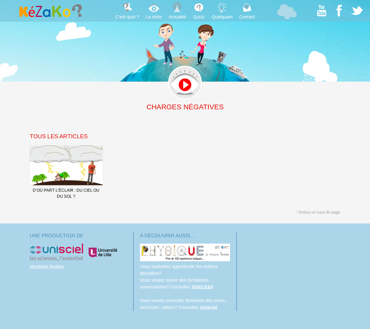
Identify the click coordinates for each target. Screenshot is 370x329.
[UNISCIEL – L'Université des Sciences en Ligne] (56, 259)
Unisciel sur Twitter (357, 11)
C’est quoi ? (127, 16)
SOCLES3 (202, 286)
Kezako (50, 11)
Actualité (177, 16)
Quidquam (222, 16)
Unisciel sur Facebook (339, 11)
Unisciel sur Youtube (322, 11)
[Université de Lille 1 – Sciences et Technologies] (102, 259)
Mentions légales (47, 266)
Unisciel (208, 307)
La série (154, 16)
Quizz (199, 16)
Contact (247, 16)
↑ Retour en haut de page (317, 212)
